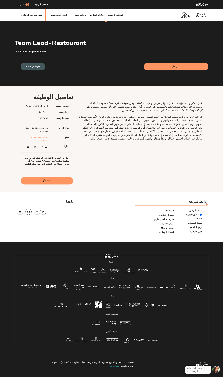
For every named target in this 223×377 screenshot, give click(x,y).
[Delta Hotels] (173, 287)
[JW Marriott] (81, 270)
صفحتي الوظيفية (40, 4)
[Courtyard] (163, 305)
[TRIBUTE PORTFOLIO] (110, 287)
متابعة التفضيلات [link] (195, 223)
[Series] (96, 324)
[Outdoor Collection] (31, 287)
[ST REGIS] (103, 270)
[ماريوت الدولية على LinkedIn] (45, 147)
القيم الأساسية (196, 231)
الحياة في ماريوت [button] (59, 15)
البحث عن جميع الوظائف (32, 15)
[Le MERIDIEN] (151, 287)
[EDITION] (143, 270)
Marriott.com (167, 228)
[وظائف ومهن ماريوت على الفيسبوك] (42, 147)
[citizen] (98, 307)
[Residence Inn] (153, 340)
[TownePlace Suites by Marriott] (139, 340)
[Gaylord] (65, 288)
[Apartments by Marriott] (95, 341)
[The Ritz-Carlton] (129, 271)
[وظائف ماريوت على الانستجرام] (28, 212)
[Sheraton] (185, 287)
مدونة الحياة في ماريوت (163, 219)
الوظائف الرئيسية (115, 15)
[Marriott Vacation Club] (79, 288)
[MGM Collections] (51, 287)
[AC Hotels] (108, 305)
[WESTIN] (164, 287)
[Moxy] (78, 305)
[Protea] (62, 305)
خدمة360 (169, 210)
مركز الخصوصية (166, 223)
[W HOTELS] (93, 270)
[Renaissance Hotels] (138, 287)
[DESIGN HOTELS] (94, 287)
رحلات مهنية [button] (80, 15)
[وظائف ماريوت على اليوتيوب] (20, 212)
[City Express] (125, 324)
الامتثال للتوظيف (166, 232)
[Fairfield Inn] (118, 305)
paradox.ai (115, 366)
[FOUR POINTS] (149, 305)
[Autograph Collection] (124, 287)
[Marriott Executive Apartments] (69, 340)
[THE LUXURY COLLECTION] (114, 270)
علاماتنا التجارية (97, 15)
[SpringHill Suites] (134, 305)
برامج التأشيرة (196, 227)
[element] (127, 341)
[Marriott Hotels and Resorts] (198, 288)
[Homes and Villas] (82, 341)
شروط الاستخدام (166, 215)
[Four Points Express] (110, 324)
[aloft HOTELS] (88, 305)
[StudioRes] (112, 341)
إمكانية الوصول (195, 210)
